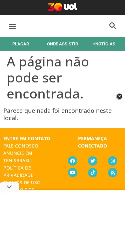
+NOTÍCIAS (104, 43)
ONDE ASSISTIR (62, 43)
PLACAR (20, 43)
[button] (12, 26)
